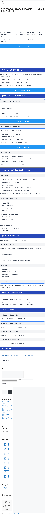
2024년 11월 (6, 461)
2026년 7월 (6, 443)
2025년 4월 (6, 456)
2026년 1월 (6, 450)
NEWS (5, 487)
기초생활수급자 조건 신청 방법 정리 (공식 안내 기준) (7, 407)
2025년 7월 (6, 453)
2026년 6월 (6, 444)
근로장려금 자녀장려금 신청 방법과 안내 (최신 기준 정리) (6, 414)
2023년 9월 (6, 475)
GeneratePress (16, 513)
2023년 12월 (7, 471)
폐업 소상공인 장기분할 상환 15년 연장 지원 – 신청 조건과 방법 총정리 (17, 355)
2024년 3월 (6, 467)
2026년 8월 (6, 441)
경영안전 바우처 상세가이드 (22, 121)
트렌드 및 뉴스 (7, 488)
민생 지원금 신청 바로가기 (22, 46)
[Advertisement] (22, 22)
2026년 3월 (6, 448)
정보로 (3, 1)
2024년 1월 (6, 470)
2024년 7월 (6, 463)
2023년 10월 (7, 473)
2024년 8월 (6, 462)
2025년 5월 (6, 454)
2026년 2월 (6, 449)
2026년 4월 (6, 447)
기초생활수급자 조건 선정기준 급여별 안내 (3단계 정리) (7, 411)
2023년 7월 (6, 477)
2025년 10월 (7, 452)
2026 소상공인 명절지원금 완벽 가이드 (10, 353)
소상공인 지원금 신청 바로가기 (22, 90)
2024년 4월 (6, 466)
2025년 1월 (6, 459)
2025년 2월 (6, 458)
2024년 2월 (6, 468)
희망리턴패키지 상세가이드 (22, 147)
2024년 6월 (6, 465)
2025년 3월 (6, 457)
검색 (3, 389)
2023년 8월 (6, 476)
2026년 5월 (6, 445)
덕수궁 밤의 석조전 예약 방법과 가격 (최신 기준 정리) (7, 418)
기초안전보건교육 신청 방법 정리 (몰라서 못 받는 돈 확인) (7, 403)
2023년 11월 (6, 472)
